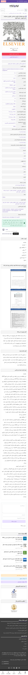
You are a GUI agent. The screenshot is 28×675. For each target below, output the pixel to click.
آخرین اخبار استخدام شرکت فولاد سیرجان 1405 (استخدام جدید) (14, 633)
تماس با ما (24, 648)
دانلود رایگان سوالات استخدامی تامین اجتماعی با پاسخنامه (16, 628)
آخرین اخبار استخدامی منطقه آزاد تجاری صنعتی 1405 (16, 625)
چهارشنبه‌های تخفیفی (22, 639)
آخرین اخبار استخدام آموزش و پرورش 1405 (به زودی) (16, 623)
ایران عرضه (24, 13)
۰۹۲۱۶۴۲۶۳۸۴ (6, 664)
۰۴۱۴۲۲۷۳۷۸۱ (6, 662)
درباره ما (24, 646)
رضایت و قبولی (23, 641)
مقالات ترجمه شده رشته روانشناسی (15, 13)
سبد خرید (3, 1)
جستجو (2, 10)
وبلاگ (25, 644)
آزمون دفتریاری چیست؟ (22, 630)
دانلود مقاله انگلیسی (13, 57)
